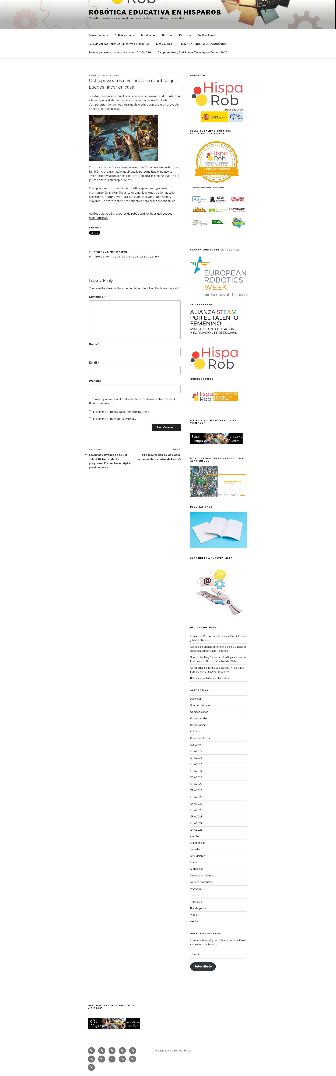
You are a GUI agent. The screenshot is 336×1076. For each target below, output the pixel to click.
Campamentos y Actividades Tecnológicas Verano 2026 (192, 52)
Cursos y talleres (200, 738)
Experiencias (197, 842)
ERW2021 (196, 796)
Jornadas (195, 849)
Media (193, 862)
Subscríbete (203, 966)
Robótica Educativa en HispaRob (155, 12)
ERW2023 (196, 816)
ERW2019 (196, 777)
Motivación (118, 252)
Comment (97, 296)
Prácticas (195, 888)
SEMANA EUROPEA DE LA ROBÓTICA (204, 43)
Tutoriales (196, 901)
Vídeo (193, 914)
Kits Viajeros (164, 43)
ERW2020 (196, 783)
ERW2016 (196, 757)
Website (95, 381)
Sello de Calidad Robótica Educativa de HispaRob (119, 43)
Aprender (101, 252)
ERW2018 (196, 770)
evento (194, 836)
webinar (194, 921)
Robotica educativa (144, 257)
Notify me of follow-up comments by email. (121, 411)
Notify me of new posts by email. (114, 418)
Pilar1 (115, 75)
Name (94, 344)
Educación (196, 744)
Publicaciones (206, 35)
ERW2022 (196, 803)
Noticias (167, 35)
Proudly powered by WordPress (173, 1050)
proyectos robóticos (110, 257)
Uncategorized (198, 908)
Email (94, 362)
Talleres (195, 895)
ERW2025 (196, 829)
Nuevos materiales (201, 881)
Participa (185, 35)
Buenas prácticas (200, 705)
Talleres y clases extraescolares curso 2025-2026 (120, 52)
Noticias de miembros (203, 875)
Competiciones (199, 711)
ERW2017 (196, 764)
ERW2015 (196, 751)
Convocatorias (199, 718)
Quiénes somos (124, 35)
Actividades (148, 35)
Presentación (97, 35)
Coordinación (198, 724)
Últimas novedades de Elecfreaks (209, 678)
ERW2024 (196, 823)
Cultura (194, 731)
